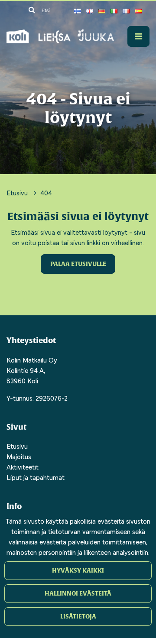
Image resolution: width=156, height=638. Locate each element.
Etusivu (17, 192)
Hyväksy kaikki (78, 570)
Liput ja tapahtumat (35, 477)
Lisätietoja (78, 616)
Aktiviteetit (22, 466)
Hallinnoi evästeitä (78, 593)
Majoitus (18, 456)
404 (46, 192)
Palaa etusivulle (78, 264)
